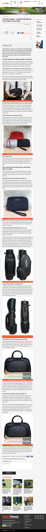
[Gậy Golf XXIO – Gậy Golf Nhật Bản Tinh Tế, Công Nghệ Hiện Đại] (6, 501)
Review (7, 16)
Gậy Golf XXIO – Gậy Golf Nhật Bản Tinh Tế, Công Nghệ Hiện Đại (6, 508)
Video (17, 3)
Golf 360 (35, 1)
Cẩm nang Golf (27, 1)
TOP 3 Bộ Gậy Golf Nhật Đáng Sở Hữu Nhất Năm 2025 (39, 29)
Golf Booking (21, 3)
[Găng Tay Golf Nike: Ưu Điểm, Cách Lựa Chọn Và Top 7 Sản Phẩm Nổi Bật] (6, 483)
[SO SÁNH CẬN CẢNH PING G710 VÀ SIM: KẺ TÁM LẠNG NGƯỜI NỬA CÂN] (28, 483)
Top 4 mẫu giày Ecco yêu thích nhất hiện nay (39, 26)
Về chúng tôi (27, 518)
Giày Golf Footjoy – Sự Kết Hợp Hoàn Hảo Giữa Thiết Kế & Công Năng (17, 508)
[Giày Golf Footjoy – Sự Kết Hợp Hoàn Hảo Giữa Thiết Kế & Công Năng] (17, 501)
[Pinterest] (22, 33)
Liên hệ (39, 3)
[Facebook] (18, 33)
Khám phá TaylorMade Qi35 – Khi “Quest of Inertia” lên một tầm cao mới (39, 33)
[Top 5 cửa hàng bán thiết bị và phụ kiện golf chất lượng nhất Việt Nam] (28, 501)
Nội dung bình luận (6, 461)
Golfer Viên (7, 32)
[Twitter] (20, 33)
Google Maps (27, 527)
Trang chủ (11, 3)
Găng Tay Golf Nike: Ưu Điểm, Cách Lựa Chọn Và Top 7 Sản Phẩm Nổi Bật (6, 491)
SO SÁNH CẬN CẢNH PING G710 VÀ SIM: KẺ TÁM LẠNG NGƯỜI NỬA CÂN (28, 491)
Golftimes (10, 530)
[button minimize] (31, 45)
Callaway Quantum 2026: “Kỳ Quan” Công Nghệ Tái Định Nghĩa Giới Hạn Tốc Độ (39, 22)
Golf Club (15, 2)
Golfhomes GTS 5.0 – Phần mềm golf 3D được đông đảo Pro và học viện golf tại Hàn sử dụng (17, 492)
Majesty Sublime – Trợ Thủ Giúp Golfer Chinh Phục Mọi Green (39, 36)
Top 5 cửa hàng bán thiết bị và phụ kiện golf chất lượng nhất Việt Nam (28, 508)
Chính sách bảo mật (28, 519)
